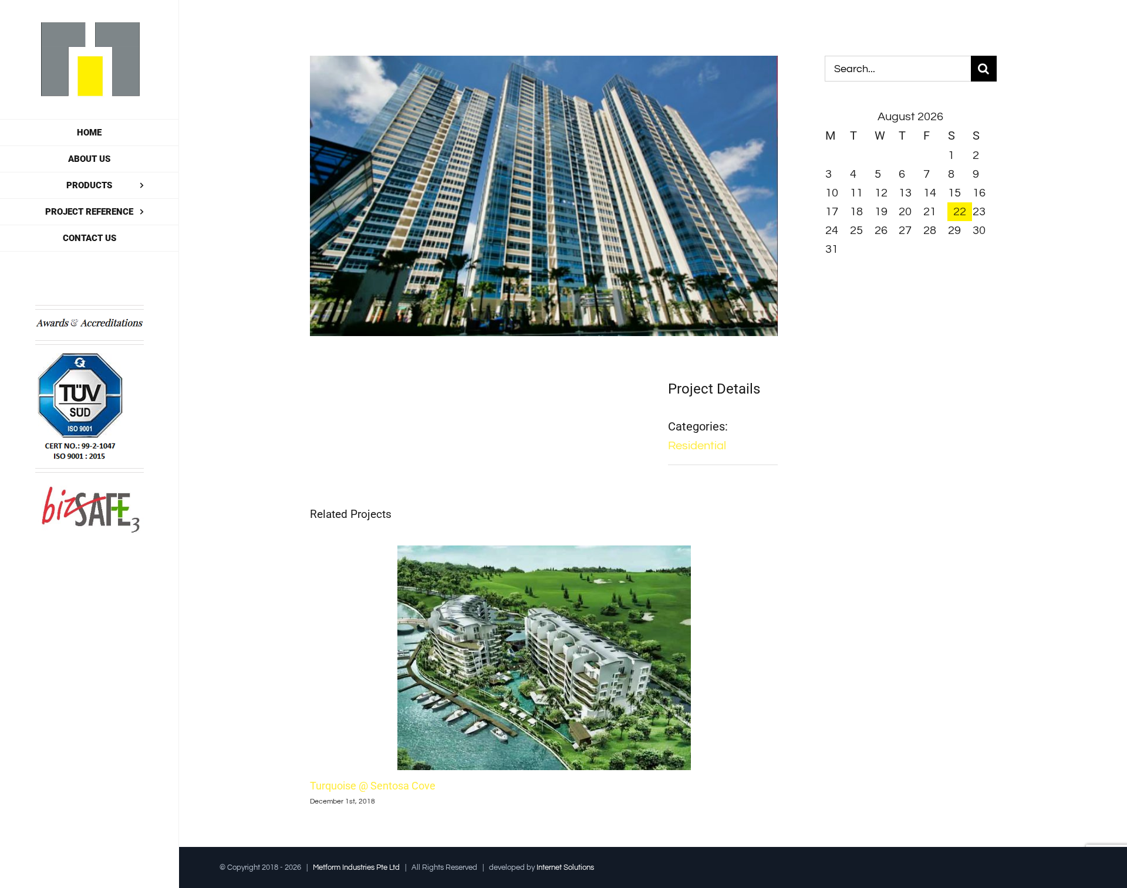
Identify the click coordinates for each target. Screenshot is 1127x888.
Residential (697, 446)
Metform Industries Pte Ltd (356, 867)
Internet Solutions (565, 867)
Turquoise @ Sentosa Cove (373, 785)
